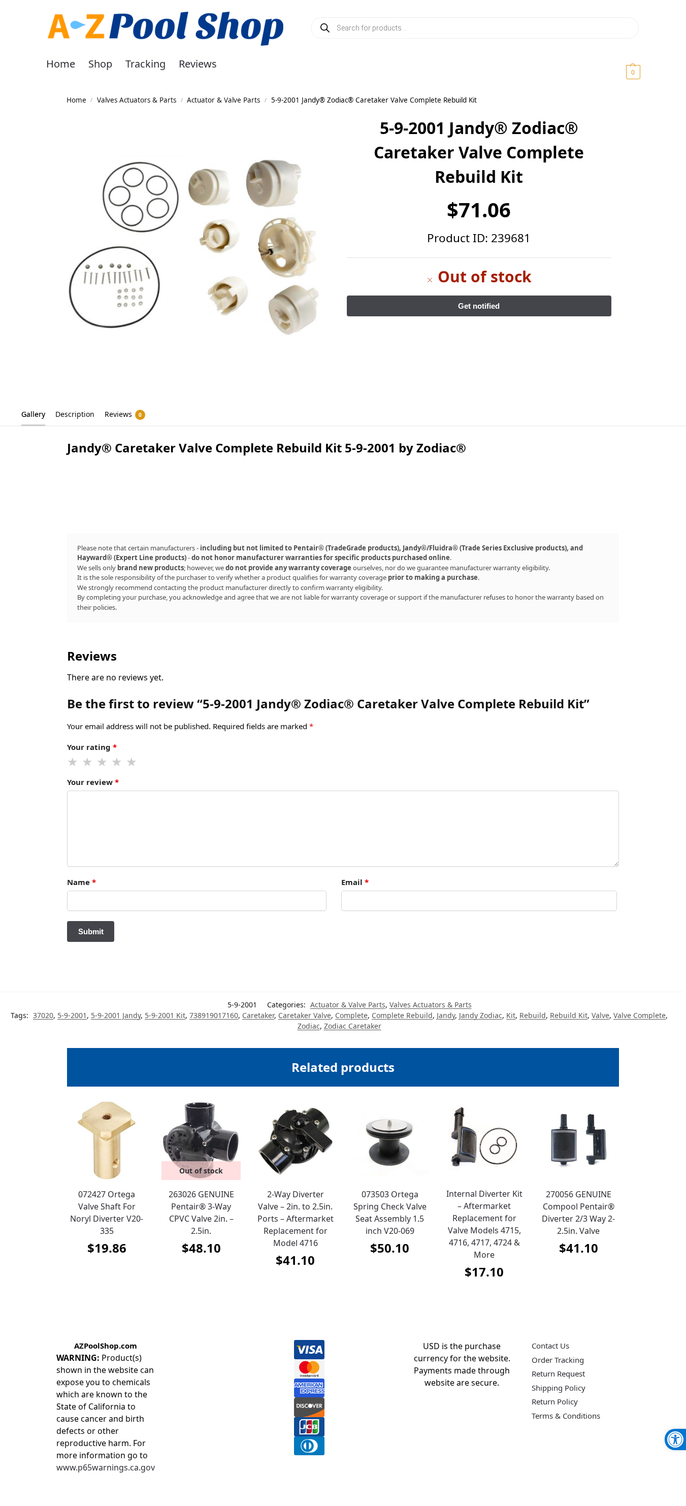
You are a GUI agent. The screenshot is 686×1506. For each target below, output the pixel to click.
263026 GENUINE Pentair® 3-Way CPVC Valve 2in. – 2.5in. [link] (201, 1212)
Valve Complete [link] (639, 1015)
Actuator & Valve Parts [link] (223, 100)
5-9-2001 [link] (72, 1015)
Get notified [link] (201, 1273)
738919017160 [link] (213, 1015)
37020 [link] (43, 1015)
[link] (675, 1439)
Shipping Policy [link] (558, 1388)
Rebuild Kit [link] (568, 1015)
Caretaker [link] (258, 1015)
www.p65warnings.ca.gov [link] (105, 1467)
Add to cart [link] (106, 1273)
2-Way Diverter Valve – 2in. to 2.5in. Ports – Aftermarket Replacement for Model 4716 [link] (295, 1219)
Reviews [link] (123, 414)
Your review (93, 782)
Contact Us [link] (550, 1345)
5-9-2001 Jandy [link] (116, 1015)
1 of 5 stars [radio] (73, 762)
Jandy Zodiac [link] (480, 1015)
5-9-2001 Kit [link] (165, 1015)
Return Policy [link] (555, 1401)
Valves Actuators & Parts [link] (136, 100)
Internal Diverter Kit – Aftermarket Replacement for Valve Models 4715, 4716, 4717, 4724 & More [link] (484, 1224)
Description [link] (74, 414)
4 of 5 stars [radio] (117, 762)
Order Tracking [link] (558, 1360)
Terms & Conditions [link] (566, 1416)
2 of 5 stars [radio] (88, 762)
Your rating (92, 747)
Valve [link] (600, 1015)
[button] (620, 71)
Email (355, 882)
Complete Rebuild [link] (402, 1015)
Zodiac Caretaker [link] (352, 1026)
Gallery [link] (33, 414)
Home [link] (76, 100)
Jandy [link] (446, 1015)
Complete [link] (351, 1015)
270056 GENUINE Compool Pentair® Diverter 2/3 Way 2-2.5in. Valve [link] (578, 1212)
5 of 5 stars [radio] (132, 762)
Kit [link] (510, 1015)
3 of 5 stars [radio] (102, 762)
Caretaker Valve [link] (304, 1015)
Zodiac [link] (309, 1026)
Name (81, 882)
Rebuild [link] (532, 1015)
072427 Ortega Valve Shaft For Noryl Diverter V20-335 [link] (106, 1212)
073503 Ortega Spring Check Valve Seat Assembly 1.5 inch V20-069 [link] (390, 1212)
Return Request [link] (558, 1373)
